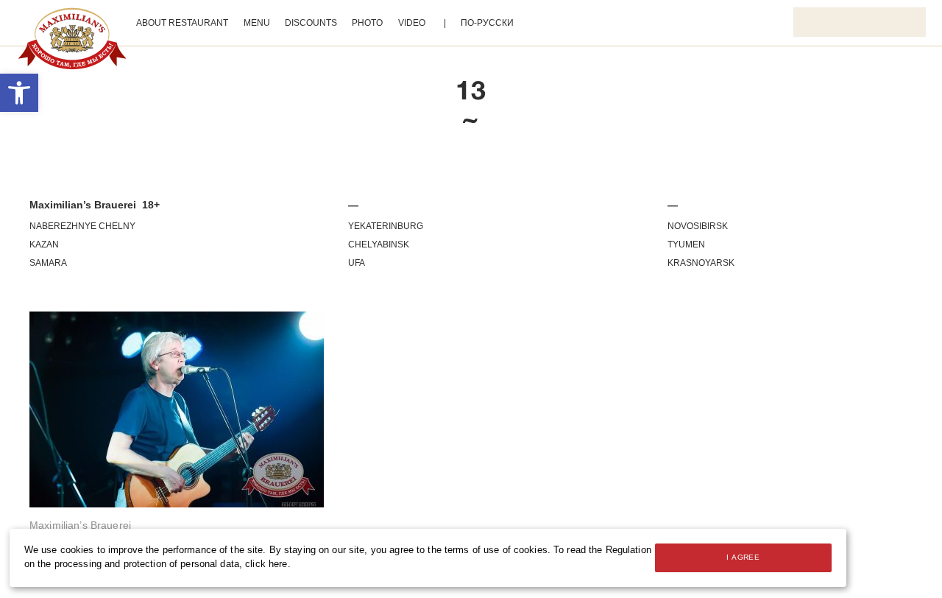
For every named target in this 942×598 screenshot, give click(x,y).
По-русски (487, 23)
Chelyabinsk (378, 244)
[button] (19, 93)
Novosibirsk (697, 226)
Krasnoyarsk (700, 263)
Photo (367, 23)
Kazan (44, 244)
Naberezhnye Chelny (82, 226)
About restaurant (182, 23)
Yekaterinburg (385, 226)
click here (266, 564)
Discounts (311, 23)
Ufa (356, 263)
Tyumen (686, 244)
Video (411, 23)
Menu (257, 23)
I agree (742, 557)
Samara (48, 263)
